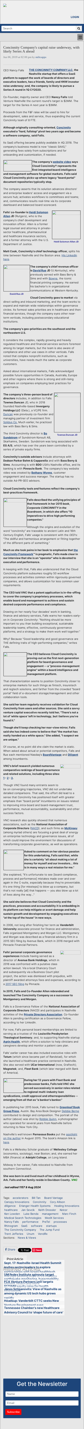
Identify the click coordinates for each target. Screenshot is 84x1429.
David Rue (39, 270)
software (36, 1225)
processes (60, 1221)
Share (11, 1249)
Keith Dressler (47, 1209)
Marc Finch (69, 1213)
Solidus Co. (10, 422)
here (6, 1142)
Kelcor (63, 1209)
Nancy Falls (11, 1221)
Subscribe (13, 1411)
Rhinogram (11, 1225)
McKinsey (70, 828)
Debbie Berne (70, 1111)
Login (75, 17)
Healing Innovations (66, 1205)
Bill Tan (36, 1197)
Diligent (73, 754)
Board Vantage (53, 1197)
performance (30, 1221)
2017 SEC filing (15, 984)
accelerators (20, 1197)
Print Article (15, 1259)
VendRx (43, 1233)
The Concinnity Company (20, 1229)
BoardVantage (52, 754)
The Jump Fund (50, 1229)
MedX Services (54, 1217)
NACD (35, 828)
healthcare (11, 1209)
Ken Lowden (12, 1213)
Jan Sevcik (28, 1209)
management (50, 1213)
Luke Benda (30, 1213)
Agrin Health (11, 1041)
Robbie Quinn (47, 1119)
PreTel (46, 1221)
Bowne (53, 278)
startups (51, 1225)
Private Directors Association (43, 1014)
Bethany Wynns (41, 472)
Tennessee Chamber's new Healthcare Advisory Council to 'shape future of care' (33, 1310)
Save (38, 1250)
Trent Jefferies (13, 1233)
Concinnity (63, 127)
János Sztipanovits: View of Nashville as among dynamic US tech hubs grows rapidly (32, 1293)
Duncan (8, 414)
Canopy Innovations (16, 1202)
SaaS (24, 1225)
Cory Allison (57, 1202)
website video (62, 161)
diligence (10, 1205)
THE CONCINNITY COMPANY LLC (51, 69)
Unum (30, 1233)
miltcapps (40, 57)
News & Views (27, 1237)
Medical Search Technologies (22, 1217)
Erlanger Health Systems (35, 1205)
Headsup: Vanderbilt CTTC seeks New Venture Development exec (31, 1303)
